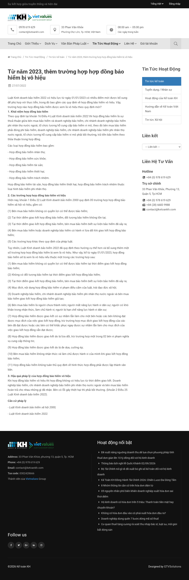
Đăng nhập (174, 3)
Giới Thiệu (32, 43)
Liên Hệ (129, 43)
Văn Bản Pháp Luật (73, 43)
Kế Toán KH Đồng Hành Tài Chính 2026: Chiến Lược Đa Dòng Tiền (138, 479)
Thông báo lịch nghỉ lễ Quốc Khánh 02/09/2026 (128, 463)
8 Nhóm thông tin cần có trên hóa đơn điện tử (127, 485)
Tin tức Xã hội (153, 119)
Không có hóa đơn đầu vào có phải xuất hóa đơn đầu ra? (133, 513)
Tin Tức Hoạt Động (105, 43)
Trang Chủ (14, 43)
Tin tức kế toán (56, 57)
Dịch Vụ (50, 43)
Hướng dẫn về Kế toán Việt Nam (161, 109)
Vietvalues (32, 478)
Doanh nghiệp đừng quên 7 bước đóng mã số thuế (130, 518)
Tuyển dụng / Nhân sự (158, 89)
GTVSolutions (172, 566)
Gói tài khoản (149, 43)
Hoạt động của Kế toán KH (161, 98)
